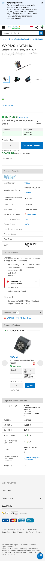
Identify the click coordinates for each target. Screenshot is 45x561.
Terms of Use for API (26, 532)
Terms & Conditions (9, 532)
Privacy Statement (8, 529)
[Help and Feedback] (40, 556)
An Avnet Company (9, 545)
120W (26, 224)
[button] (3, 27)
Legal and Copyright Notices (27, 529)
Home (4, 39)
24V (26, 219)
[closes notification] (42, 3)
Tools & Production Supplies (20, 39)
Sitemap (39, 532)
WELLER (27, 183)
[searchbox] (20, 33)
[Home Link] (18, 27)
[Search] (41, 33)
